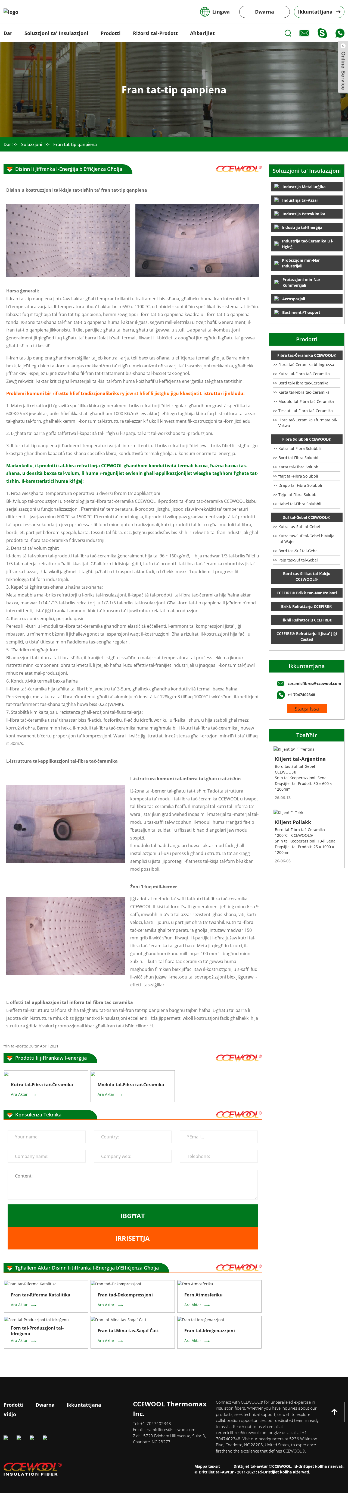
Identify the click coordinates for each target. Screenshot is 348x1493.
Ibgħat (132, 1215)
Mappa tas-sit (207, 1466)
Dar (7, 144)
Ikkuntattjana (307, 666)
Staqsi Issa (307, 708)
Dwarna (264, 11)
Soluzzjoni (31, 144)
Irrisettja (132, 1238)
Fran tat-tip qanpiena (75, 144)
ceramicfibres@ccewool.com (169, 1429)
